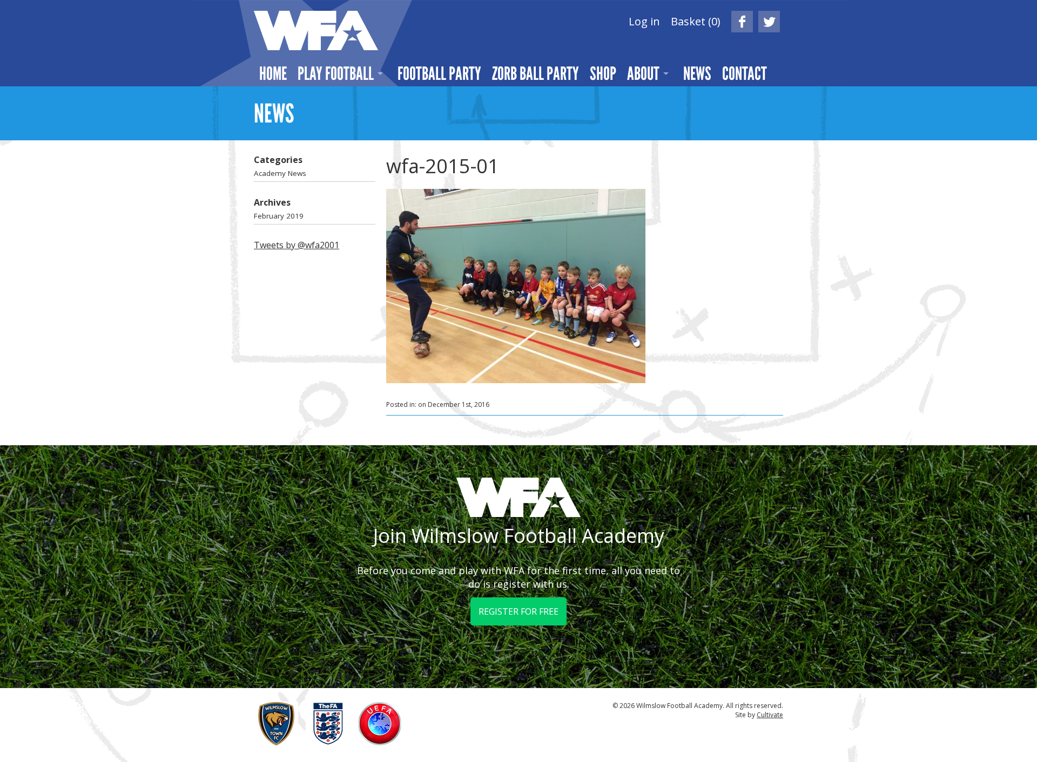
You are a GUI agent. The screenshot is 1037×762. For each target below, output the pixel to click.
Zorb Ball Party (535, 73)
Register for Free (518, 611)
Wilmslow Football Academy (316, 30)
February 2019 (279, 216)
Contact (744, 73)
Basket (695, 21)
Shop (603, 73)
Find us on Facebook (742, 21)
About (643, 73)
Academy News (280, 173)
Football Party (439, 73)
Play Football (336, 73)
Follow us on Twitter (769, 21)
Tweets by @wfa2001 (296, 245)
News (697, 73)
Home (273, 73)
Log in (644, 21)
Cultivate (770, 714)
